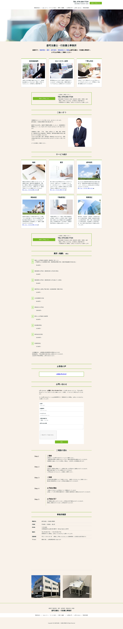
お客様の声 (70, 7)
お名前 (41, 403)
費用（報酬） (61, 7)
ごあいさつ (45, 7)
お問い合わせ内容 (43, 423)
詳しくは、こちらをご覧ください (30, 224)
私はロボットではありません (48, 434)
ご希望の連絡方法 (43, 418)
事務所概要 (86, 7)
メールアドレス (43, 413)
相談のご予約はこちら (95, 3)
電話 (42, 420)
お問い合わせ (77, 7)
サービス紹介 (52, 7)
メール (46, 420)
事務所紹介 (37, 7)
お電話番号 (42, 408)
